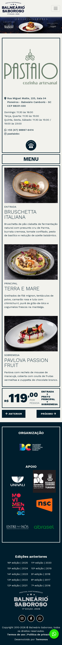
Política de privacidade (41, 634)
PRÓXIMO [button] (47, 413)
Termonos (42, 639)
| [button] (17, 562)
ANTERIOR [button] (15, 413)
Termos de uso (16, 634)
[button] (31, 102)
